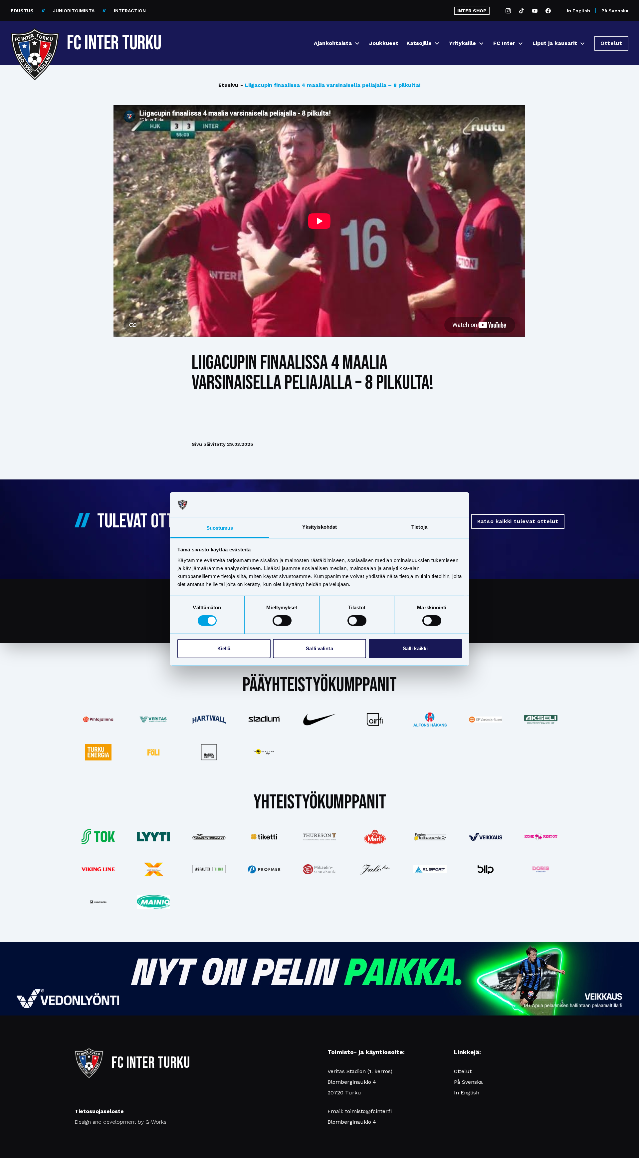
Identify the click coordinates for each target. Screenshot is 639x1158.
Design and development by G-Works (120, 1122)
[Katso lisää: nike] (319, 719)
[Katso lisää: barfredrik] (540, 869)
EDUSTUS (22, 10)
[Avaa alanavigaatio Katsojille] (437, 43)
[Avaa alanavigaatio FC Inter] (521, 43)
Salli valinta (319, 648)
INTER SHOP (472, 10)
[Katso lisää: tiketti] (264, 836)
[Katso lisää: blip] (485, 869)
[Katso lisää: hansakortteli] (208, 752)
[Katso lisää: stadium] (264, 719)
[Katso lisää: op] (485, 720)
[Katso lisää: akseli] (540, 719)
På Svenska (614, 10)
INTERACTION (130, 10)
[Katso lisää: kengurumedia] (264, 752)
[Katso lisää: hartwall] (208, 719)
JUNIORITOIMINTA (74, 10)
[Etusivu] (35, 40)
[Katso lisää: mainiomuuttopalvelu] (153, 902)
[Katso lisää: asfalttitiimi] (208, 869)
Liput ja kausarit (554, 43)
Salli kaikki (415, 648)
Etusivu (228, 85)
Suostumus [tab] (219, 528)
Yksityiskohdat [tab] (319, 527)
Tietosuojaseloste (99, 1111)
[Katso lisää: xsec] (153, 869)
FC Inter (504, 43)
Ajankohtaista (333, 43)
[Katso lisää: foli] (153, 752)
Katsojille (419, 43)
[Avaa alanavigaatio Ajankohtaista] (357, 43)
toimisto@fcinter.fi (368, 1111)
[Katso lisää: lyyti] (153, 836)
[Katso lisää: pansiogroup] (430, 837)
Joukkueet (383, 43)
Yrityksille (462, 43)
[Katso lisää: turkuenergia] (98, 752)
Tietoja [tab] (419, 527)
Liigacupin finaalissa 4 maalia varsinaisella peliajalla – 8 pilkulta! (330, 85)
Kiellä (224, 648)
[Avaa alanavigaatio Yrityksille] (481, 43)
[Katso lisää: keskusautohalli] (208, 837)
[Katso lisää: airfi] (374, 719)
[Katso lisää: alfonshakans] (430, 719)
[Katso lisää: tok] (98, 837)
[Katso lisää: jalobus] (374, 869)
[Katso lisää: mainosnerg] (98, 902)
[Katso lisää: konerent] (540, 837)
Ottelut (463, 1071)
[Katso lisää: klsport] (430, 869)
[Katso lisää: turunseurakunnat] (319, 869)
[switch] (282, 620)
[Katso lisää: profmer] (264, 869)
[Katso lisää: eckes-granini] (374, 836)
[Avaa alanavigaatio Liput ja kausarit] (582, 43)
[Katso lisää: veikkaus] (485, 837)
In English (578, 10)
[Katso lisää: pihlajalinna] (98, 719)
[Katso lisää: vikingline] (98, 869)
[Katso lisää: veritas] (153, 719)
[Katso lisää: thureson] (319, 836)
